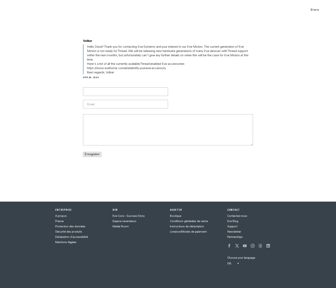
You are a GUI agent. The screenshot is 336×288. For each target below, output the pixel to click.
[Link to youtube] (245, 246)
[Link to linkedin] (268, 246)
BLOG (278, 9)
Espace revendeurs (124, 221)
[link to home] (14, 9)
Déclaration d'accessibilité (71, 237)
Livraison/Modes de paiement (188, 231)
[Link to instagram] (253, 246)
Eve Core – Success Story (129, 216)
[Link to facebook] (229, 246)
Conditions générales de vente (189, 221)
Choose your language (241, 257)
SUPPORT (295, 9)
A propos (61, 216)
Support (232, 226)
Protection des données (70, 226)
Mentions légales (65, 242)
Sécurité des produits (68, 231)
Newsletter (234, 231)
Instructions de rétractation (187, 226)
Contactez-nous (237, 216)
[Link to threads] (260, 246)
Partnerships (235, 237)
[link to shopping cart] (328, 9)
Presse (59, 221)
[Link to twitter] (237, 246)
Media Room (121, 226)
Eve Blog (232, 221)
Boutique (175, 216)
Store (315, 9)
